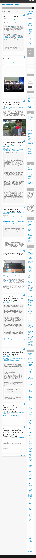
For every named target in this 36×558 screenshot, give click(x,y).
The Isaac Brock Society (10, 5)
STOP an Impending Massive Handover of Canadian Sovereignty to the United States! (30, 229)
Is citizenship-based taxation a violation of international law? (30, 378)
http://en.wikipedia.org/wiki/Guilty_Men (9, 24)
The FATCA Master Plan (30, 412)
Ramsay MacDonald (10, 38)
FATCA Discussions (29, 128)
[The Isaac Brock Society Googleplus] (29, 0)
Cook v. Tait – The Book (30, 381)
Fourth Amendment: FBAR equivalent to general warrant (30, 464)
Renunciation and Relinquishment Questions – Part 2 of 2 (30, 144)
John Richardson (29, 58)
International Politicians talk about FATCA (30, 415)
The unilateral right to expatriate (30, 537)
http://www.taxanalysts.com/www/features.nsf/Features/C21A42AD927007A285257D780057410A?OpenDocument (13, 150)
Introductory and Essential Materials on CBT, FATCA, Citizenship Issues (30, 118)
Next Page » (23, 455)
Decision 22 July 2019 (30, 30)
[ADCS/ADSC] (30, 19)
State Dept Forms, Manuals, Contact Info (30, 154)
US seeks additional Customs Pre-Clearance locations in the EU (13, 255)
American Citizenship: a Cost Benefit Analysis (30, 542)
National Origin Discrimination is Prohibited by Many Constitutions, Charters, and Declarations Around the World (30, 360)
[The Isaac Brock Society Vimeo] (32, 0)
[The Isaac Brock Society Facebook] (30, 0)
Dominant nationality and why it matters (30, 551)
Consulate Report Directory (30, 123)
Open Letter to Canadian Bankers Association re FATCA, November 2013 (30, 239)
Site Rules (29, 151)
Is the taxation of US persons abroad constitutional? (30, 385)
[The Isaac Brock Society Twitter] (33, 0)
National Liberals (19, 37)
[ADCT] (30, 21)
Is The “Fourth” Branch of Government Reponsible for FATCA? (12, 104)
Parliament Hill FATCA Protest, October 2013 (30, 234)
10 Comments (9, 108)
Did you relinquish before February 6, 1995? (30, 504)
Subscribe (30, 86)
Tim (17, 11)
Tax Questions (30, 156)
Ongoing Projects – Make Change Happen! (30, 98)
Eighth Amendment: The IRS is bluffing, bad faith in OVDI (30, 490)
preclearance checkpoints (9, 280)
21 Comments (7, 146)
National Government (14, 35)
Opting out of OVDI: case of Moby (30, 428)
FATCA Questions (30, 130)
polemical (13, 26)
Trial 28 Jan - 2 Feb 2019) (30, 32)
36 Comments (9, 20)
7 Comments (7, 413)
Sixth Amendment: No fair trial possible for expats (30, 484)
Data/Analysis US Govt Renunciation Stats (30, 170)
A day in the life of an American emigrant (30, 533)
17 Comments (9, 62)
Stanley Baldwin (17, 42)
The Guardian (5, 285)
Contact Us (29, 158)
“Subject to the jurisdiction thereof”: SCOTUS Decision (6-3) (30, 320)
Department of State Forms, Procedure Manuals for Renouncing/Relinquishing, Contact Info (30, 277)
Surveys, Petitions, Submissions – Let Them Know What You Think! (30, 102)
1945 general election (16, 45)
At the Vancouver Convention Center (9, 74)
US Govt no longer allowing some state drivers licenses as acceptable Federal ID (13, 352)
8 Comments (7, 213)
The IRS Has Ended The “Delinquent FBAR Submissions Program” (30, 283)
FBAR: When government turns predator (30, 420)
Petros (29, 281)
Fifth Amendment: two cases (30, 474)
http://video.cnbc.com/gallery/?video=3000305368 (11, 415)
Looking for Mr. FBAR (30, 449)
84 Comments (7, 302)
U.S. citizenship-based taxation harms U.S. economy (30, 398)
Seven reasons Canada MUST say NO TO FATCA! (30, 407)
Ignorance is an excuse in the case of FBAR (30, 445)
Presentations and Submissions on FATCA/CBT (30, 148)
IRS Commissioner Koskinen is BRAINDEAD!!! (13, 143)
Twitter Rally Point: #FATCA (30, 94)
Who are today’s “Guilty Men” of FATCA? (13, 18)
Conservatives (6, 37)
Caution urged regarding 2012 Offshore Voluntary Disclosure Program (30, 223)
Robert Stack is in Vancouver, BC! (13, 60)
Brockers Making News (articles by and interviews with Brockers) (30, 183)
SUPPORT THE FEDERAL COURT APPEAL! (30, 24)
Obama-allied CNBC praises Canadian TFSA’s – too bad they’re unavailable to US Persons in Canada (12, 408)
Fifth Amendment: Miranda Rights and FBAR (30, 479)
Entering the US (30, 125)
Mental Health (30, 141)
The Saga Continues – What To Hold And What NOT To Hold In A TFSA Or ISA (30, 301)
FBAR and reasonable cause (30, 440)
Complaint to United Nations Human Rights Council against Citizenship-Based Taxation (30, 12)
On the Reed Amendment (30, 499)
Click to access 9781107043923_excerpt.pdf (10, 449)
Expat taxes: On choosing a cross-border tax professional (30, 392)
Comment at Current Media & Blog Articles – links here (30, 106)
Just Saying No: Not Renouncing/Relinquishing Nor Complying (30, 138)
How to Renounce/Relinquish (30, 133)
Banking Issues (30, 121)
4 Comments (7, 438)
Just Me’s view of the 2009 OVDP (30, 432)
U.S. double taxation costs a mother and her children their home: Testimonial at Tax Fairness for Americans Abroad (30, 253)
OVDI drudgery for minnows (30, 423)
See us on (28, 68)
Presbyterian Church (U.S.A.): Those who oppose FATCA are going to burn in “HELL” (13, 298)
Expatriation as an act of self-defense (30, 520)
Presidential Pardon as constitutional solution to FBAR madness (30, 453)
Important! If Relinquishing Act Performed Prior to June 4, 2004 (30, 179)
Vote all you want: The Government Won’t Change (12, 210)
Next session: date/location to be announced (30, 61)
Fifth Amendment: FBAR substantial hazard (30, 470)
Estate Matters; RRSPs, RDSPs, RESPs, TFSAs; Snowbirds (30, 175)
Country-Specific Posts (30, 167)
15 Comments (9, 258)
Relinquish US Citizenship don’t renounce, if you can (30, 495)
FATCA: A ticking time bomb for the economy (30, 404)
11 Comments (7, 356)
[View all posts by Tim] (14, 19)
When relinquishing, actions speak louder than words (30, 514)
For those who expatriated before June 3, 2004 (30, 509)
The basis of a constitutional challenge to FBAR (30, 459)
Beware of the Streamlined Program (30, 354)
